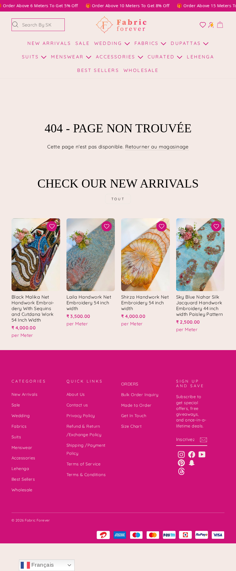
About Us (75, 394)
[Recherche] (15, 24)
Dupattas (187, 43)
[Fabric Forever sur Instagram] (181, 454)
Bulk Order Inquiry (140, 394)
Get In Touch (133, 415)
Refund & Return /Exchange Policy (84, 430)
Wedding (109, 43)
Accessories (116, 57)
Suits (31, 57)
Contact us (77, 405)
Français (42, 565)
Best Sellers (98, 70)
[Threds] (181, 471)
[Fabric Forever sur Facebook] (191, 454)
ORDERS (129, 384)
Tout (118, 199)
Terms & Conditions (86, 474)
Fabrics (147, 43)
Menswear (68, 57)
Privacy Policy (80, 415)
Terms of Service (83, 464)
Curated (162, 57)
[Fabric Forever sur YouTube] (202, 454)
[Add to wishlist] (52, 226)
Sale (82, 43)
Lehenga (200, 57)
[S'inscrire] (203, 439)
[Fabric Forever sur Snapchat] (191, 463)
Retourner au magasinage (157, 147)
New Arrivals (49, 43)
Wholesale (141, 70)
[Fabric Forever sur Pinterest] (181, 463)
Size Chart (131, 426)
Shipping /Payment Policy (86, 449)
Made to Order (136, 405)
